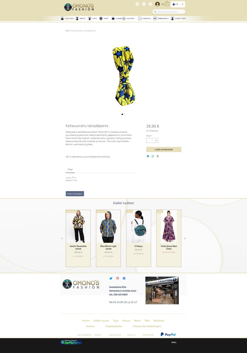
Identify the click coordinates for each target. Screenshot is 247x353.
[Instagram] (144, 4)
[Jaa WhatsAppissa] (152, 156)
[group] (123, 238)
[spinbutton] (152, 140)
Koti (67, 30)
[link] (70, 169)
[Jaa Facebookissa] (147, 156)
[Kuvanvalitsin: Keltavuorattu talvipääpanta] (122, 114)
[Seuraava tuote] (185, 238)
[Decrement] (148, 140)
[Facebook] (150, 4)
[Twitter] (137, 4)
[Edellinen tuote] (62, 238)
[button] (167, 3)
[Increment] (156, 140)
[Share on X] (157, 156)
